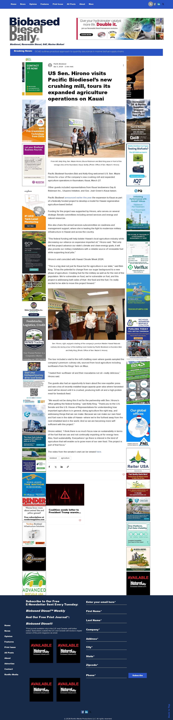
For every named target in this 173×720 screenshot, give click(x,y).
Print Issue (10, 647)
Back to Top (169, 711)
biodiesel (53, 458)
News (7, 631)
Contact (8, 669)
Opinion (8, 636)
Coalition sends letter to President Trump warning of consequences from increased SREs (64, 511)
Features (9, 642)
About (7, 658)
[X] (163, 4)
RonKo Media (11, 674)
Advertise (9, 664)
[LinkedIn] (158, 4)
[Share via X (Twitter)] (55, 467)
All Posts (9, 653)
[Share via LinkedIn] (61, 467)
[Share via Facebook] (49, 467)
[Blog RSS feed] (150, 4)
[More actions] (123, 65)
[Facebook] (154, 4)
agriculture (65, 458)
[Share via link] (68, 467)
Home (7, 625)
